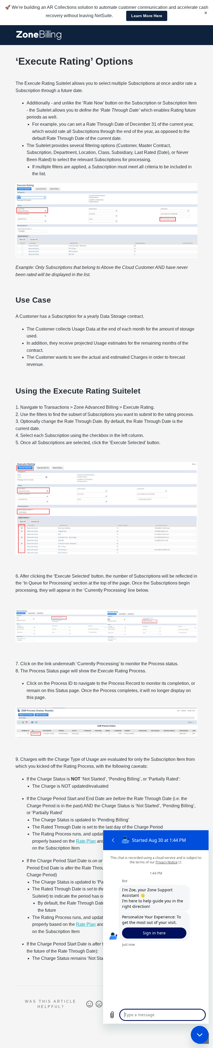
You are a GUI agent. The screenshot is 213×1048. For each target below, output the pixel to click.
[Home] (39, 35)
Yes (89, 1004)
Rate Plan (86, 841)
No (99, 1004)
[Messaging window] (156, 927)
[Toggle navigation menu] (201, 35)
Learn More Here (146, 16)
